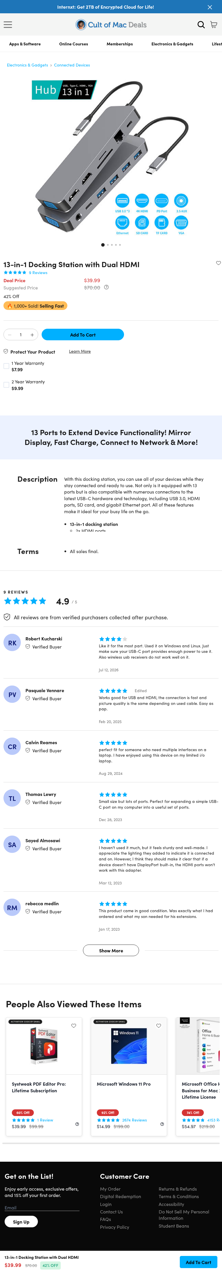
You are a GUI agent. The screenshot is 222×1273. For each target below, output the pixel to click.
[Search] (201, 24)
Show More (111, 950)
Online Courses (73, 44)
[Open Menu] (9, 24)
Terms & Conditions (179, 1196)
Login (106, 1204)
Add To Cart (83, 334)
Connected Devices (72, 65)
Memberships (120, 44)
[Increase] (32, 335)
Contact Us (111, 1211)
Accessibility (171, 1204)
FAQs (105, 1219)
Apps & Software (25, 44)
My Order (110, 1188)
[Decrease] (9, 335)
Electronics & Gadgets (172, 44)
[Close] (210, 7)
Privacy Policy (114, 1227)
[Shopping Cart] (214, 25)
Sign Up (21, 1221)
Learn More (80, 351)
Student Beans (174, 1225)
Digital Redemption (120, 1196)
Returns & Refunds (178, 1188)
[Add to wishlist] (218, 262)
